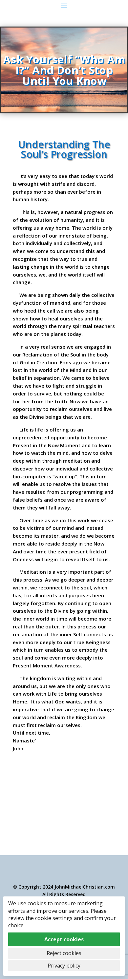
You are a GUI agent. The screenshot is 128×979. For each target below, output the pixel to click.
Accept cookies (64, 939)
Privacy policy (64, 965)
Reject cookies (64, 953)
